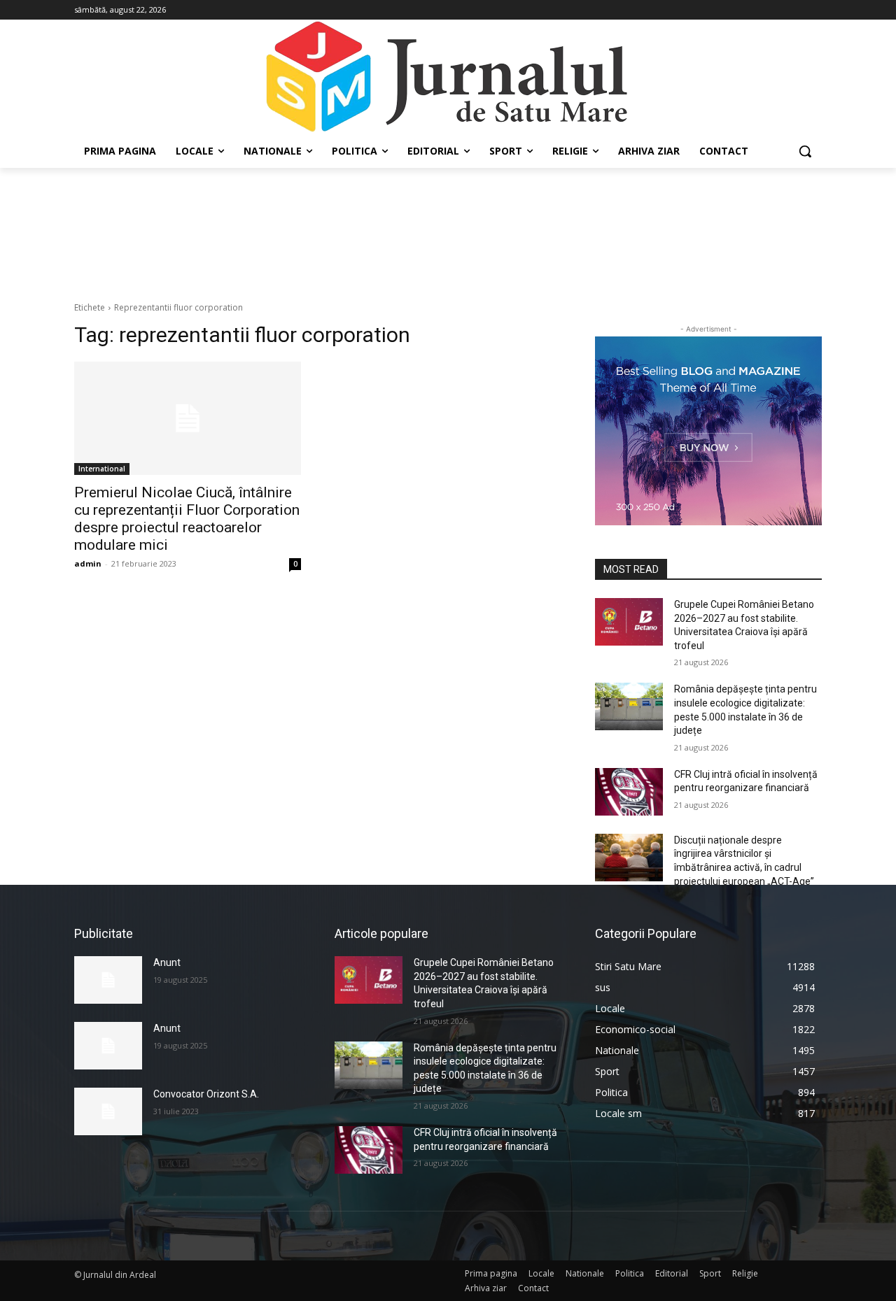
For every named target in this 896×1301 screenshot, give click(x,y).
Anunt (167, 962)
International (101, 469)
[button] (805, 151)
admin (88, 563)
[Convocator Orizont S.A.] (108, 1111)
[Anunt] (108, 980)
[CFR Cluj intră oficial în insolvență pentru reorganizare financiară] (629, 792)
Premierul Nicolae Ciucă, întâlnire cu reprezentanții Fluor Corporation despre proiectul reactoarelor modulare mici (187, 518)
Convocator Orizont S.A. (206, 1094)
